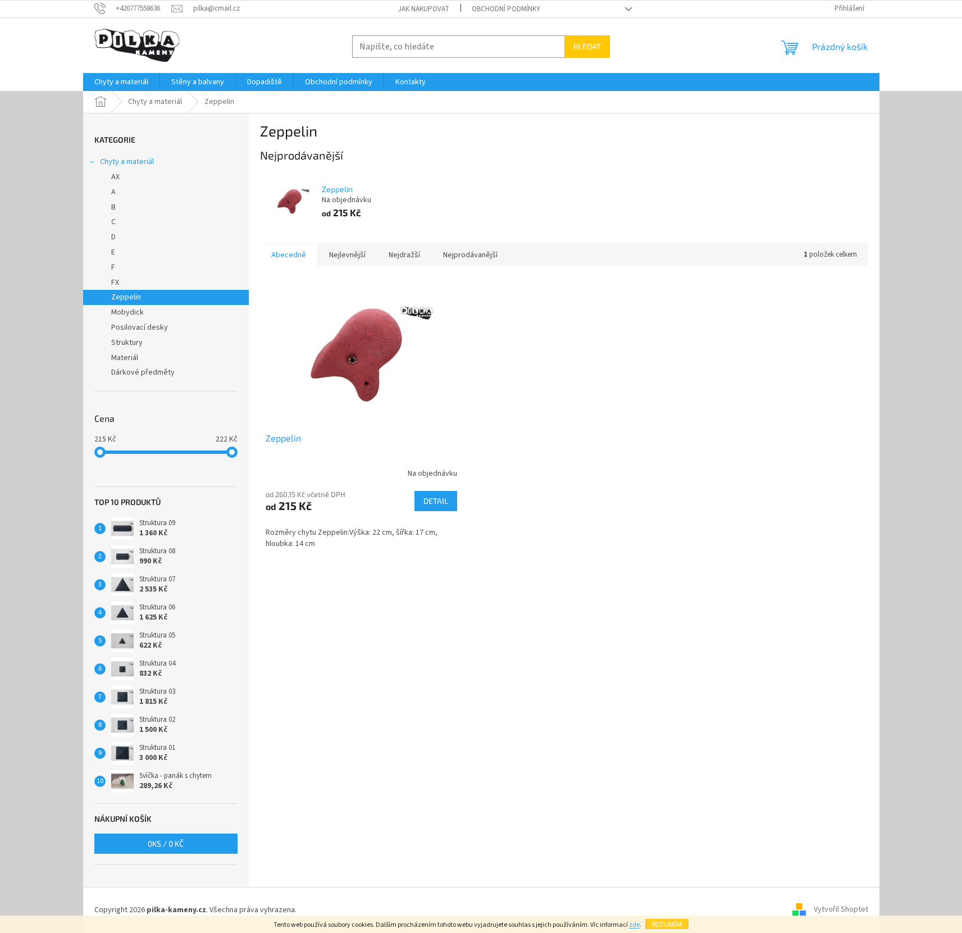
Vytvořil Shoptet (841, 910)
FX (115, 282)
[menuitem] (121, 82)
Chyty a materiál (127, 161)
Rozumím (666, 924)
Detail (435, 501)
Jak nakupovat (423, 9)
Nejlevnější (347, 255)
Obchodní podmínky (506, 9)
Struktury (127, 342)
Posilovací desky (139, 327)
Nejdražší (404, 255)
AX (115, 177)
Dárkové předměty (143, 372)
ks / (166, 843)
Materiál (124, 357)
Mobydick (127, 312)
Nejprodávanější (470, 255)
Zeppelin (126, 297)
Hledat (587, 46)
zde (634, 925)
